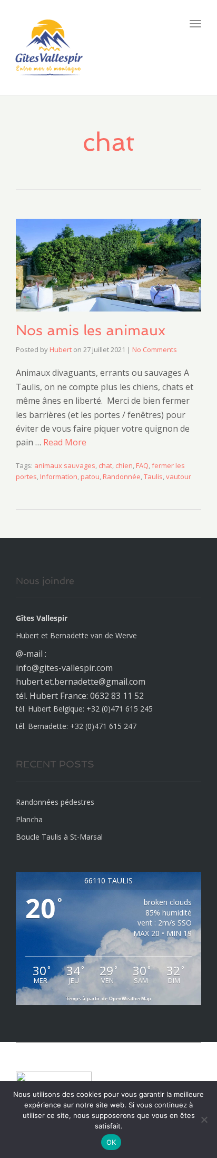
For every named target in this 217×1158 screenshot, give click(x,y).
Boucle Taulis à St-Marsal (59, 837)
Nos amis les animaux (90, 330)
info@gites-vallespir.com (64, 668)
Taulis (153, 476)
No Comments (154, 349)
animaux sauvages (64, 465)
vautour (178, 476)
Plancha (29, 819)
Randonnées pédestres (55, 802)
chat (105, 465)
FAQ (142, 465)
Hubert (61, 349)
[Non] (204, 1119)
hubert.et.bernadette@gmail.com (80, 681)
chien (124, 465)
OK (111, 1142)
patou (90, 476)
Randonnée (122, 476)
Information (58, 476)
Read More (64, 442)
